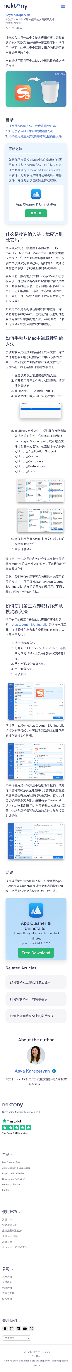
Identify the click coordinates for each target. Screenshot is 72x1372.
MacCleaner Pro (11, 1162)
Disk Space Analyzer (13, 1178)
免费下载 (36, 213)
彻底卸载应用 (9, 1224)
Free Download (36, 952)
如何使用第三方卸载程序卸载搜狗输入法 (35, 136)
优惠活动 (7, 1287)
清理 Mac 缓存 (10, 1236)
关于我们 (7, 1276)
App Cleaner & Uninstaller (39, 170)
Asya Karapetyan (18, 15)
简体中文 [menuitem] (9, 1338)
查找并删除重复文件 (13, 1230)
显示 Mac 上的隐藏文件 (14, 1247)
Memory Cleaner (11, 1184)
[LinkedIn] (53, 1071)
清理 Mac (7, 1219)
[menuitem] (17, 1338)
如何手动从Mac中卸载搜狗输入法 (30, 131)
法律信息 (7, 1282)
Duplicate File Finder (13, 1173)
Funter (5, 1189)
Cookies (36, 1356)
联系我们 (7, 1298)
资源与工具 (8, 1293)
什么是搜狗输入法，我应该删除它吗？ (33, 126)
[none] (17, 1338)
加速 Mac (7, 1241)
